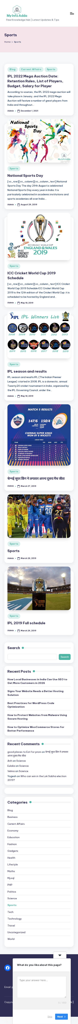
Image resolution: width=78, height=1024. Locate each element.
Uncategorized (16, 932)
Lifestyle (12, 864)
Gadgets (12, 850)
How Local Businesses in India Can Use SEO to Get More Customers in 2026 (37, 681)
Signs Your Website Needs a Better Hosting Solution (35, 692)
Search (13, 648)
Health (11, 857)
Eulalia (11, 765)
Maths (11, 871)
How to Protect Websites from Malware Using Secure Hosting (37, 716)
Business (12, 817)
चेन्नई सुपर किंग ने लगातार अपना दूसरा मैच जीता (36, 478)
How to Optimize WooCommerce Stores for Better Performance (35, 728)
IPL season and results (27, 371)
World (11, 939)
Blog (13, 69)
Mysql (10, 878)
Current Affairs (31, 69)
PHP (9, 884)
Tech (10, 912)
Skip (50, 1016)
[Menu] (72, 13)
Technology (14, 918)
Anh (9, 760)
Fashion (12, 844)
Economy (13, 830)
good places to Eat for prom (24, 751)
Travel (11, 925)
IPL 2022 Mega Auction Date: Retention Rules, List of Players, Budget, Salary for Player (35, 81)
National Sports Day (25, 175)
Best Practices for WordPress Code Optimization (30, 704)
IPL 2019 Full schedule (26, 623)
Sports (51, 69)
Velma (11, 771)
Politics (11, 891)
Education (13, 837)
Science (21, 760)
